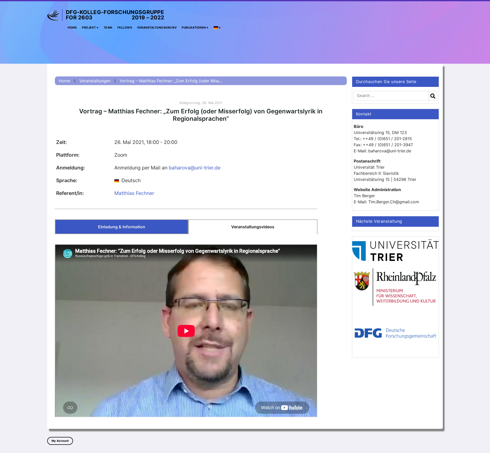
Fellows (124, 27)
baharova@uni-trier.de (194, 168)
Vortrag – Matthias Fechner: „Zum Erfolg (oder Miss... (171, 80)
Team (108, 27)
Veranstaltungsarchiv (157, 27)
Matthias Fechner (134, 193)
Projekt (89, 27)
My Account (60, 441)
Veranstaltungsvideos (252, 226)
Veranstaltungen (95, 80)
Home (72, 27)
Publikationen (194, 27)
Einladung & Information (121, 226)
